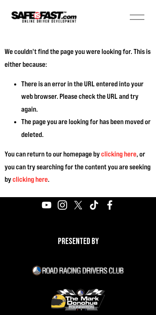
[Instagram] (62, 205)
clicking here (118, 154)
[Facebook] (110, 205)
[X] (78, 205)
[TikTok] (94, 205)
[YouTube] (47, 205)
